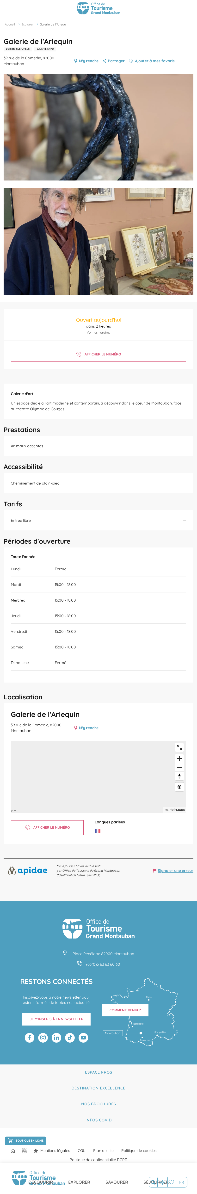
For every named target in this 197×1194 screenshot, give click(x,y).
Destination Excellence (98, 1088)
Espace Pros (98, 1072)
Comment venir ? (125, 1010)
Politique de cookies (139, 1150)
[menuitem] (41, 1178)
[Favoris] (172, 1182)
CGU (82, 1150)
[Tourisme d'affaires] (35, 1151)
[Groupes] (24, 1151)
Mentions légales (55, 1150)
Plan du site (103, 1150)
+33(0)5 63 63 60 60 (103, 964)
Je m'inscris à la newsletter (56, 1019)
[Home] (13, 1151)
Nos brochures (98, 1103)
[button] (153, 1182)
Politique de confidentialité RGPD (99, 1159)
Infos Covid (99, 1120)
